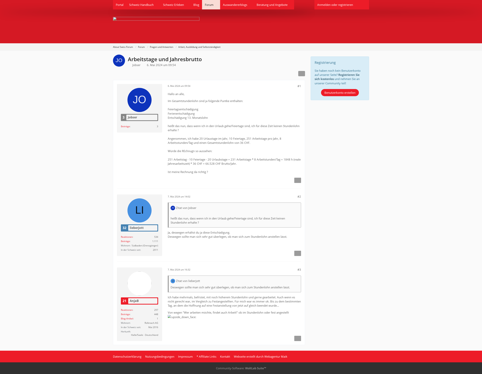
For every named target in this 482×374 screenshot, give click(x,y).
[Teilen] (301, 73)
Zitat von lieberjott (188, 281)
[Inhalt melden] (297, 180)
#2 (299, 196)
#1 (299, 86)
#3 (299, 269)
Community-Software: (241, 368)
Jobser (136, 65)
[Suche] (362, 4)
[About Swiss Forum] (241, 26)
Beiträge (125, 126)
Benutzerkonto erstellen (339, 92)
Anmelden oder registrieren (335, 5)
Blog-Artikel (127, 318)
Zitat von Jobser (186, 208)
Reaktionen (127, 236)
